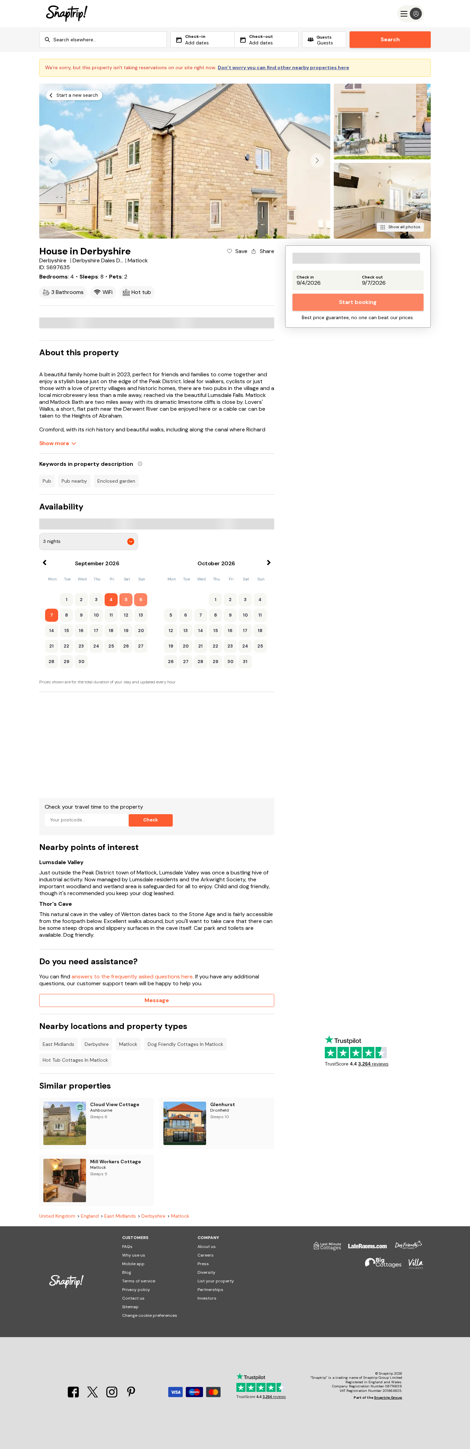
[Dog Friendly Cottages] (405, 1249)
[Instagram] (112, 1395)
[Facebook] (74, 1395)
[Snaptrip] (66, 14)
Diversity (206, 1272)
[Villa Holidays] (413, 1267)
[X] (93, 1395)
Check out (372, 277)
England (90, 1216)
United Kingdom (57, 1216)
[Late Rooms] (364, 1249)
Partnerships (210, 1289)
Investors (206, 1298)
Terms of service (138, 1281)
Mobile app (133, 1264)
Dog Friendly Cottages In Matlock (185, 1044)
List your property (215, 1281)
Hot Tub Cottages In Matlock (75, 1060)
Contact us (133, 1298)
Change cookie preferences (149, 1315)
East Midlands (58, 1044)
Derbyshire (97, 1044)
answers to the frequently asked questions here (132, 976)
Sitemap (130, 1307)
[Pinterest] (131, 1395)
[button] (317, 160)
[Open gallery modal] (184, 161)
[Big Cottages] (380, 1267)
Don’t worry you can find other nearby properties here (283, 67)
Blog (126, 1272)
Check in (305, 277)
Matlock (128, 1044)
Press (203, 1264)
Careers (205, 1255)
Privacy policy (136, 1289)
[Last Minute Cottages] (324, 1249)
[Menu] (410, 14)
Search (390, 39)
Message (157, 1000)
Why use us (133, 1255)
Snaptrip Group (388, 1397)
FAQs (127, 1246)
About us (206, 1246)
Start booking (358, 302)
